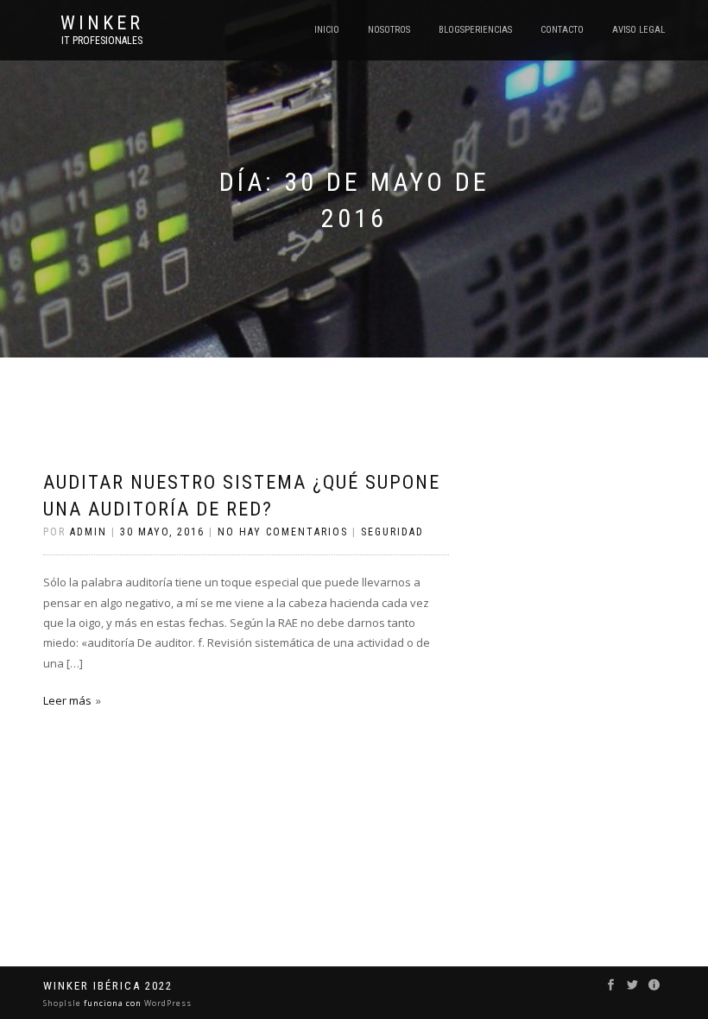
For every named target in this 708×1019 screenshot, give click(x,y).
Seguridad (392, 532)
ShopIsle (63, 1003)
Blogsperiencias (475, 29)
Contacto (562, 29)
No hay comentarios (283, 532)
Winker (101, 23)
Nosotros (389, 29)
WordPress (167, 1003)
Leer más (67, 700)
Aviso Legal (638, 29)
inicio (326, 29)
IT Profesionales (101, 41)
